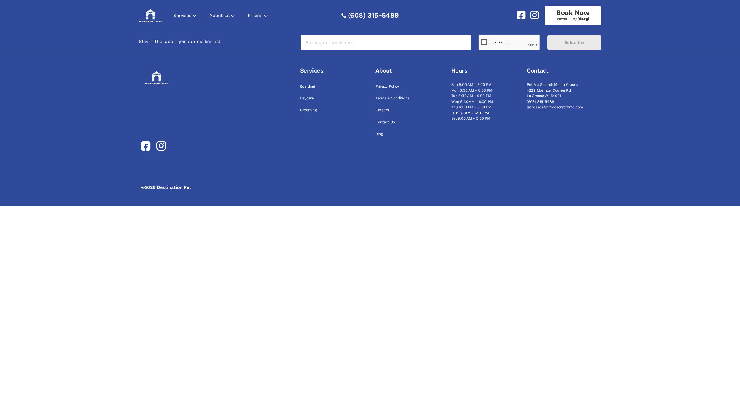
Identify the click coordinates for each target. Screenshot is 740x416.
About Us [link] (219, 15)
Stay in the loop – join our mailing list (179, 41)
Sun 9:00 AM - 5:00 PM (471, 84)
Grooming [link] (308, 110)
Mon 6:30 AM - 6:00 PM (472, 90)
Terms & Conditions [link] (392, 98)
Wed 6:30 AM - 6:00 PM (472, 101)
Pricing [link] (255, 15)
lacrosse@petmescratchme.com (555, 107)
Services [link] (182, 15)
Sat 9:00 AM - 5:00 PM (471, 118)
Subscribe (574, 42)
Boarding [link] (307, 86)
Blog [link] (379, 134)
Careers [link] (382, 110)
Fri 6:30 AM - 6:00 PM (470, 113)
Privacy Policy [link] (387, 86)
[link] (519, 15)
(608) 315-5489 (373, 15)
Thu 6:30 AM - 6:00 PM (471, 107)
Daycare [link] (307, 98)
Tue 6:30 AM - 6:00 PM (471, 96)
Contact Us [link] (385, 122)
